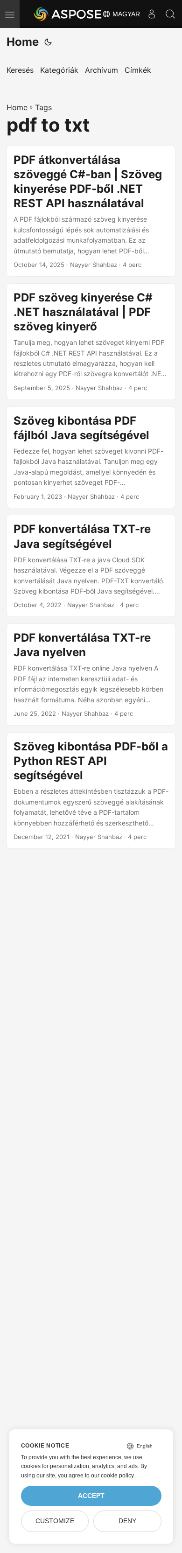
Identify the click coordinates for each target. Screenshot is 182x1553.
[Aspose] (68, 14)
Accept (91, 1495)
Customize (54, 1521)
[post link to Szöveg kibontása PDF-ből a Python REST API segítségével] (91, 790)
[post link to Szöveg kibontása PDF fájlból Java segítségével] (91, 457)
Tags (43, 107)
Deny (127, 1521)
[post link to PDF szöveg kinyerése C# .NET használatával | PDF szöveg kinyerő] (91, 341)
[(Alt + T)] (48, 42)
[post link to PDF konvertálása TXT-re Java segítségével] (91, 565)
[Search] (170, 14)
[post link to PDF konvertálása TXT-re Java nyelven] (91, 674)
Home (23, 42)
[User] (151, 14)
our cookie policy (112, 1475)
